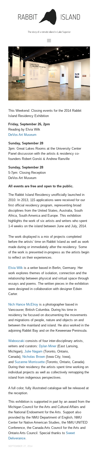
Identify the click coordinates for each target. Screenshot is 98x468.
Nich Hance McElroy (23, 304)
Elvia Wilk (15, 268)
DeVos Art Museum (22, 135)
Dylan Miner (47, 346)
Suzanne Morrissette (30, 362)
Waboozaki (16, 341)
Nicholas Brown (33, 357)
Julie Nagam (33, 351)
